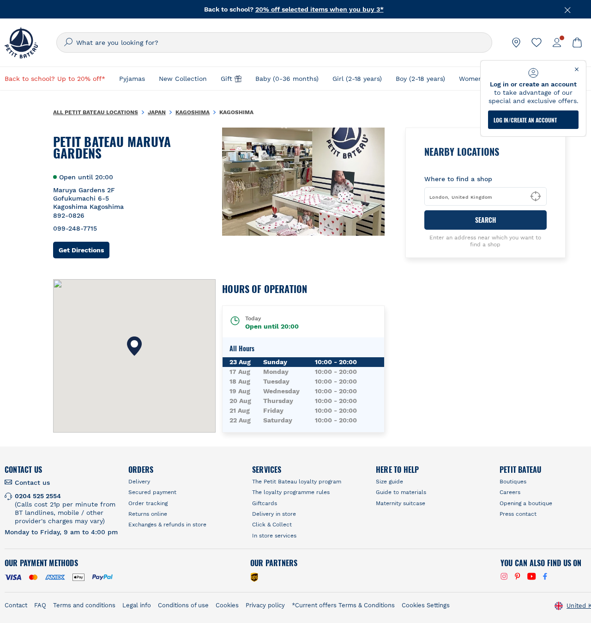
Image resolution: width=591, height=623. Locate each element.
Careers (510, 492)
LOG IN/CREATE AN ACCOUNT (525, 120)
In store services (274, 535)
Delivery (139, 481)
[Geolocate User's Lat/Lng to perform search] (535, 196)
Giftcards (264, 503)
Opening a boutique (526, 503)
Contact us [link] (32, 482)
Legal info (136, 605)
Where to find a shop (458, 179)
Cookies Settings (426, 605)
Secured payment (152, 492)
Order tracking (148, 503)
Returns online (147, 514)
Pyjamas (132, 78)
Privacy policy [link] (265, 605)
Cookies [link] (227, 605)
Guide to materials (401, 492)
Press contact (518, 514)
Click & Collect (272, 524)
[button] (134, 346)
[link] (516, 42)
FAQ (40, 605)
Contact (16, 605)
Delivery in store (274, 514)
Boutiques (513, 481)
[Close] (568, 9)
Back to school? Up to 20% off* (55, 78)
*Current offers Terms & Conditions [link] (343, 605)
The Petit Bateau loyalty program (296, 481)
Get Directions (84, 250)
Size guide (389, 481)
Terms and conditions (84, 605)
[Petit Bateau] (21, 42)
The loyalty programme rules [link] (291, 492)
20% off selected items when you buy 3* (319, 9)
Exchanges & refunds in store (167, 524)
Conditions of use (183, 605)
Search (485, 220)
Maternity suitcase (400, 503)
